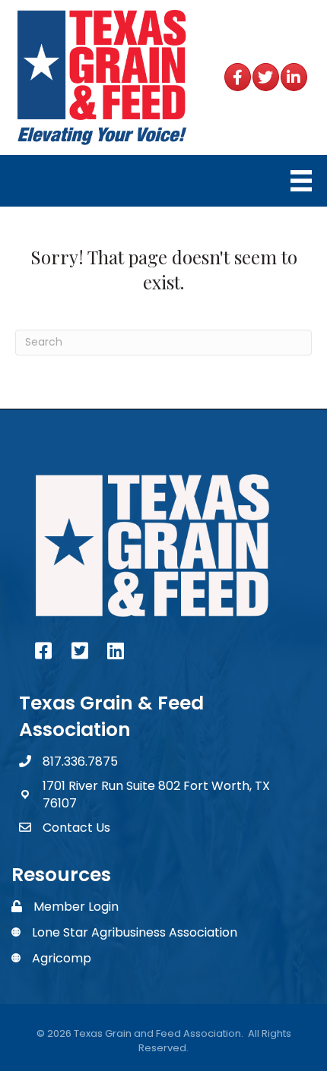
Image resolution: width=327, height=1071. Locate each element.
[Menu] (301, 180)
